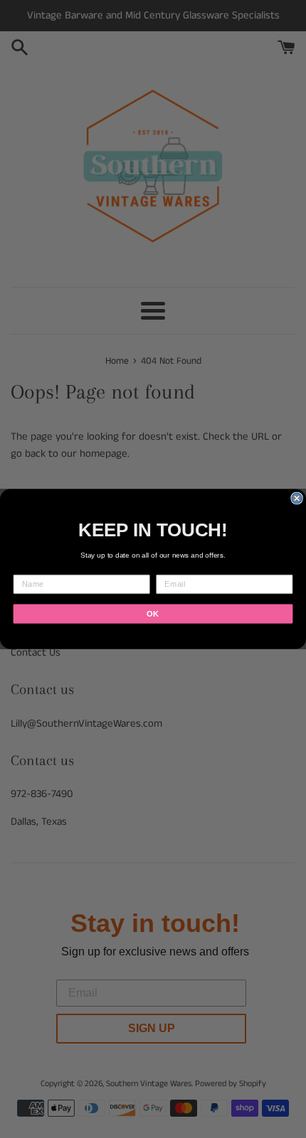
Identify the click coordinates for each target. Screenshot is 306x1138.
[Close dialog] (297, 498)
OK (153, 613)
